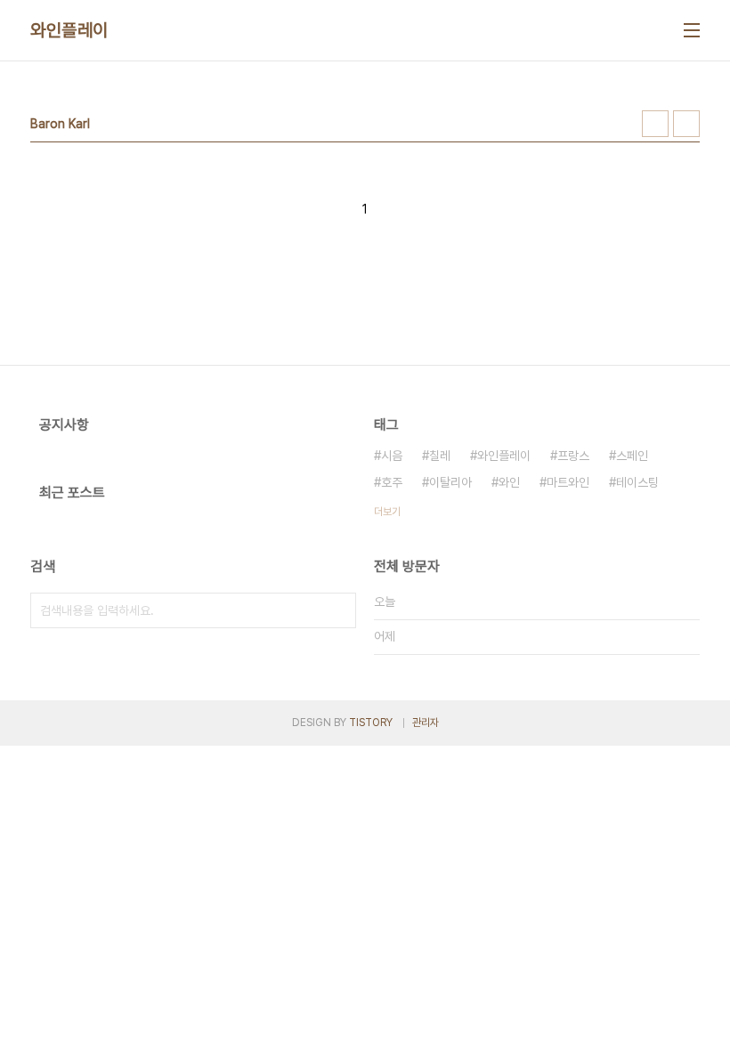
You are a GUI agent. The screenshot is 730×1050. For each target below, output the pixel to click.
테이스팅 (637, 482)
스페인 (632, 455)
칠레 (439, 455)
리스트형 (686, 123)
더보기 (387, 511)
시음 (391, 455)
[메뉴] (691, 30)
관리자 (425, 722)
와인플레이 (69, 30)
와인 (509, 482)
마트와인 (568, 482)
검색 (338, 610)
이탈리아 (450, 482)
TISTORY (371, 722)
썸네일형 (655, 123)
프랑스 (573, 455)
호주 (391, 482)
